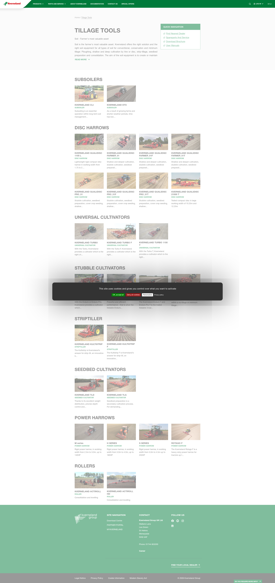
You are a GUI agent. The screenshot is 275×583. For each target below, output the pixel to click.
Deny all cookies (133, 295)
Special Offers (127, 4)
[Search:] (248, 13)
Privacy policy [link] (159, 295)
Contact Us (113, 4)
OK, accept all (118, 295)
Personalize (147, 295)
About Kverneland (78, 4)
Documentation (97, 4)
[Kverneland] (12, 4)
